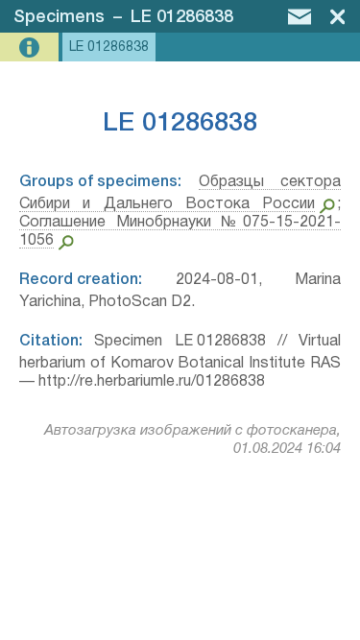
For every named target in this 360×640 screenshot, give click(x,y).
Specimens (59, 17)
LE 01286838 (182, 17)
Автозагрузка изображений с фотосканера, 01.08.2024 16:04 (192, 440)
